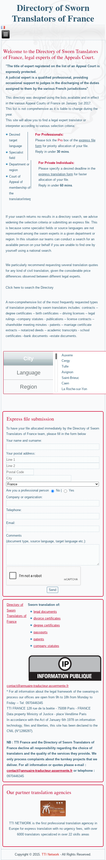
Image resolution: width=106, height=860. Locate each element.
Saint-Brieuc (70, 378)
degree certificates (47, 625)
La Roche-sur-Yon (74, 389)
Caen (65, 383)
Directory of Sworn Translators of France (53, 13)
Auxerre (67, 355)
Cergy (66, 361)
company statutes (46, 646)
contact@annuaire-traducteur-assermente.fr (38, 686)
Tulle (65, 366)
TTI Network (50, 854)
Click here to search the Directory (29, 287)
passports (41, 632)
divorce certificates (47, 618)
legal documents (45, 612)
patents (39, 639)
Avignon (67, 372)
